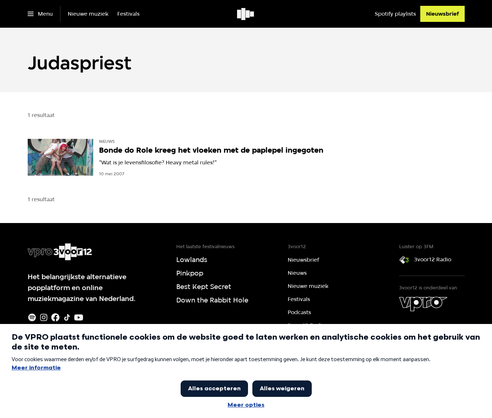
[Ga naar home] (246, 14)
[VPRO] (423, 304)
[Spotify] (32, 317)
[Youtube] (78, 317)
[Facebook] (55, 317)
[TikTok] (67, 317)
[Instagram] (43, 317)
